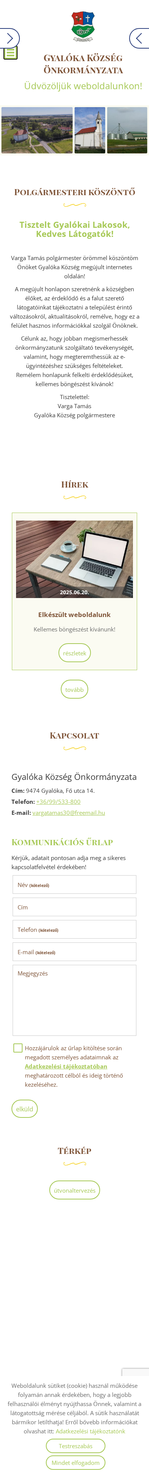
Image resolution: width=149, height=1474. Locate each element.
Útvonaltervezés (75, 1190)
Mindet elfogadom (76, 1462)
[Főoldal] (83, 26)
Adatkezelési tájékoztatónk (90, 1431)
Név (33, 885)
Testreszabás (75, 1446)
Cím (23, 907)
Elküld (24, 1109)
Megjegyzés (33, 973)
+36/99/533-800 (58, 801)
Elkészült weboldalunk (74, 614)
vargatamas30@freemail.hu (68, 812)
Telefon (38, 929)
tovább (74, 689)
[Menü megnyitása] (10, 52)
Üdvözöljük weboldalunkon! (83, 71)
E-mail (36, 952)
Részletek (74, 653)
